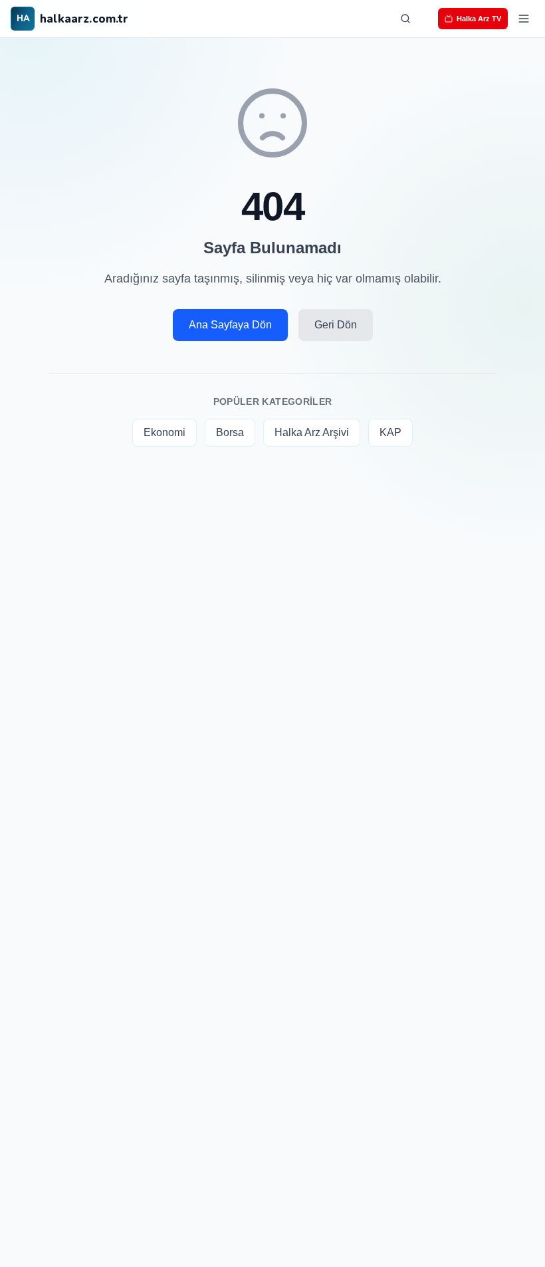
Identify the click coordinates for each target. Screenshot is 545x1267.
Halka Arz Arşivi (311, 432)
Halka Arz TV (479, 19)
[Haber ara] (405, 18)
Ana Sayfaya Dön (230, 324)
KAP (390, 432)
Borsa (230, 432)
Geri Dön (335, 324)
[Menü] (523, 18)
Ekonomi (164, 432)
